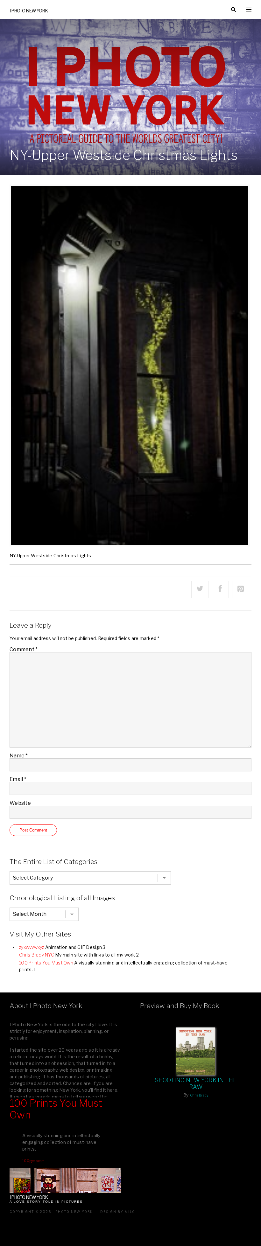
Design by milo (117, 1212)
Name (19, 756)
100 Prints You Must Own (46, 962)
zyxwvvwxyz (31, 947)
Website (20, 803)
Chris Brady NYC (36, 954)
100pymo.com (33, 1161)
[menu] (249, 9)
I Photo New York (29, 10)
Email (18, 779)
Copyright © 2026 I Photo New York (51, 1212)
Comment (24, 649)
